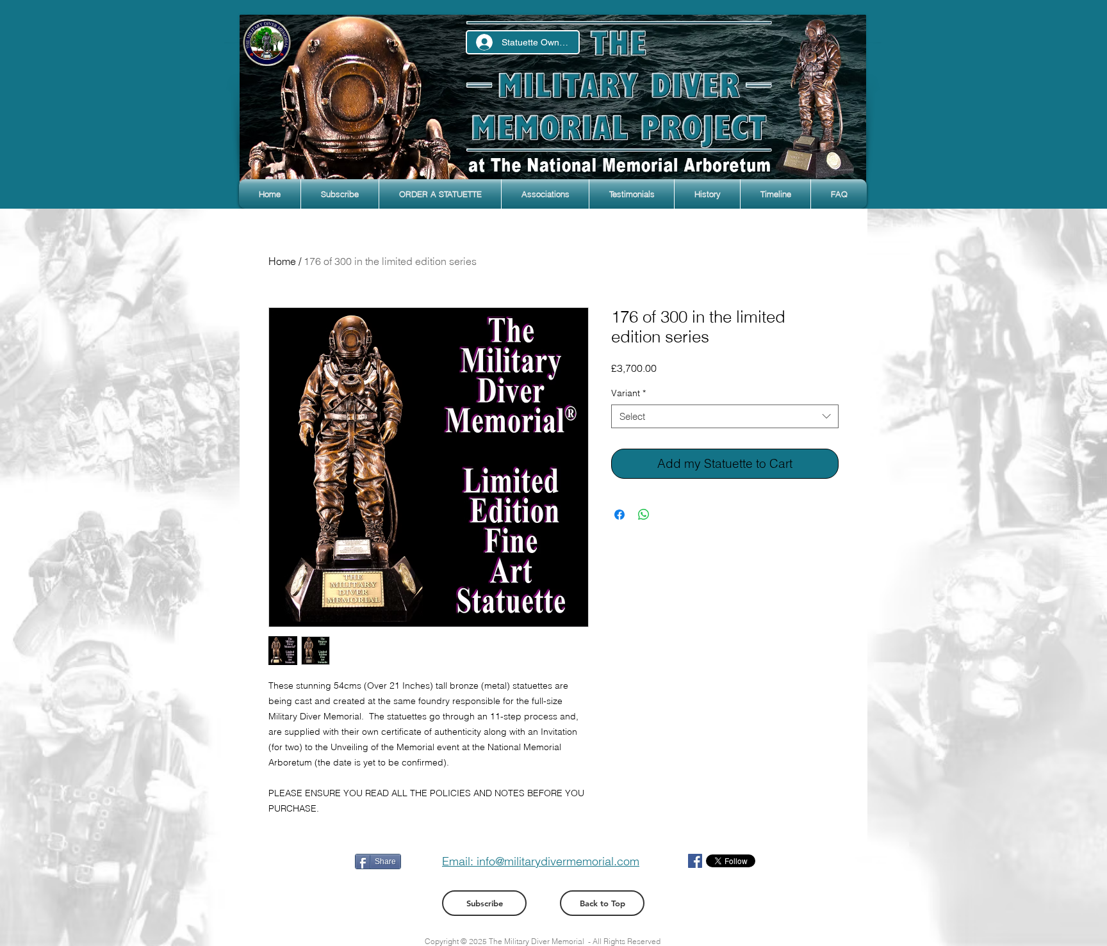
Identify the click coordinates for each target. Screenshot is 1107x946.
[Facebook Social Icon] (695, 861)
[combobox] (725, 417)
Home (282, 261)
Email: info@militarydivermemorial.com (540, 861)
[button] (340, 194)
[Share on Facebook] (619, 514)
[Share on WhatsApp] (644, 514)
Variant (628, 393)
